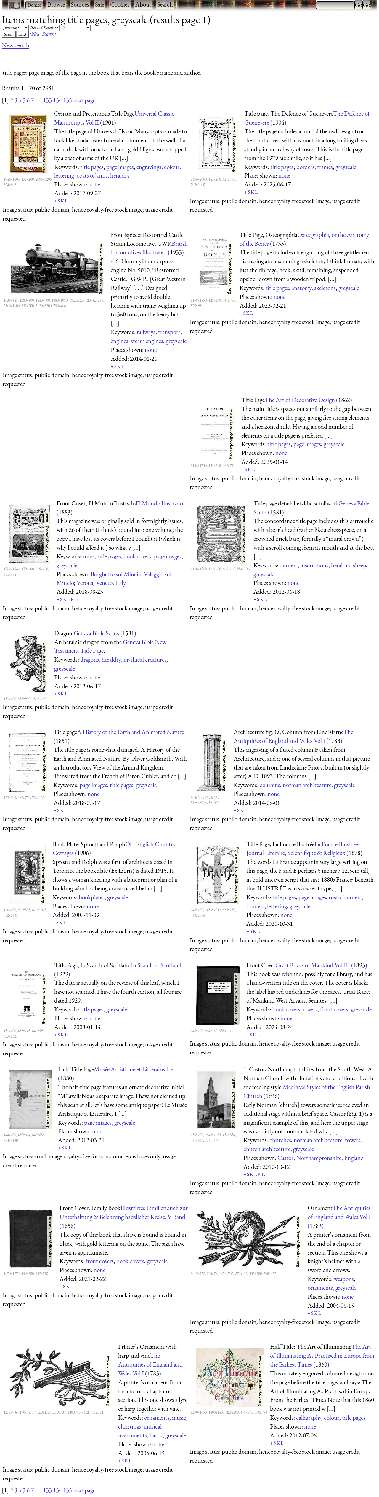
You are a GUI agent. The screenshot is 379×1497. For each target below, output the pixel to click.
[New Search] (43, 34)
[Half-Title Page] (30, 1098)
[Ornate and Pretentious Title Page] (28, 143)
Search (165, 4)
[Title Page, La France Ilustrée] (218, 873)
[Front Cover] (218, 994)
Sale (99, 4)
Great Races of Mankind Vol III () (321, 965)
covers (310, 1009)
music (179, 1417)
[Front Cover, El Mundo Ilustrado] (29, 532)
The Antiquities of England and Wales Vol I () (339, 1217)
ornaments (320, 1288)
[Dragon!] (28, 662)
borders (305, 167)
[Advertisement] (109, 57)
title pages (92, 167)
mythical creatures (144, 659)
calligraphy (308, 1417)
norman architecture (307, 785)
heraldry (120, 175)
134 (57, 100)
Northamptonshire (318, 1158)
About (143, 4)
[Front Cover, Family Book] (31, 1237)
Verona (85, 583)
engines (119, 341)
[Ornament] (248, 1237)
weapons (344, 1279)
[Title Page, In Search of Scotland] (28, 994)
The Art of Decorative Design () (308, 400)
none (94, 184)
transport (169, 332)
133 (47, 100)
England (354, 1158)
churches (280, 1140)
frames (325, 167)
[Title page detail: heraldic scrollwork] (221, 532)
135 (67, 100)
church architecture (266, 1149)
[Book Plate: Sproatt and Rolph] (28, 873)
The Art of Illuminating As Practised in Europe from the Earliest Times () (322, 1355)
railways (146, 332)
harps (156, 1435)
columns (270, 785)
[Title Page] (215, 429)
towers (352, 1140)
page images (120, 167)
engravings (148, 167)
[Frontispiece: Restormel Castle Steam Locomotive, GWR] (57, 264)
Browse (56, 4)
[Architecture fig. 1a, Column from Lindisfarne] (211, 761)
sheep (359, 565)
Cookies (119, 4)
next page (84, 100)
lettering (64, 175)
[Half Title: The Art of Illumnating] (230, 1376)
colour (171, 167)
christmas (129, 1426)
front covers (334, 1009)
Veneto (104, 583)
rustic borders (345, 897)
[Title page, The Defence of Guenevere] (217, 143)
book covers (137, 556)
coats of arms (92, 175)
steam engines (147, 341)
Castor (285, 1158)
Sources (80, 4)
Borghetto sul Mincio (116, 574)
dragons (89, 659)
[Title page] (28, 761)
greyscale (345, 167)
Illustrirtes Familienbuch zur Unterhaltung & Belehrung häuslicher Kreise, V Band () (124, 1217)
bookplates (92, 897)
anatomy (301, 288)
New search (15, 45)
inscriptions (314, 565)
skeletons (325, 288)
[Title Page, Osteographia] (214, 264)
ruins (89, 556)
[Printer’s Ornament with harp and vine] (60, 1376)
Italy (120, 583)
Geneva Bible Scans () (105, 633)
